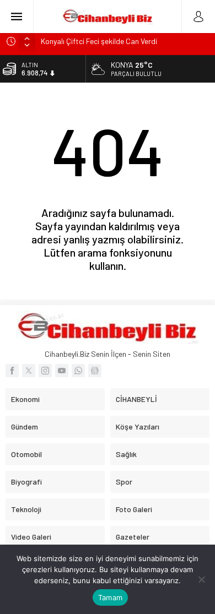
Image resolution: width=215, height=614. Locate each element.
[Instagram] (45, 370)
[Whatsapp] (78, 370)
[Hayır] (201, 579)
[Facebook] (12, 370)
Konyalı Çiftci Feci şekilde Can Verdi (99, 41)
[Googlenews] (94, 370)
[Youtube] (61, 370)
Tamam (110, 597)
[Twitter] (28, 370)
